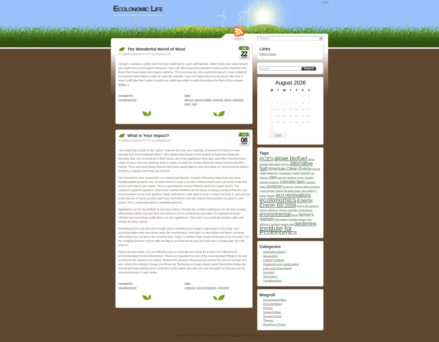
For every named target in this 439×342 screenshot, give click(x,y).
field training (281, 219)
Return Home (268, 54)
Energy (305, 200)
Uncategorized (127, 100)
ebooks (271, 195)
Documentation (272, 304)
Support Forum (272, 316)
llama (227, 100)
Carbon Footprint (273, 260)
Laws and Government (277, 268)
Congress (288, 186)
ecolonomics (278, 199)
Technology (270, 276)
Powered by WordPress (189, 335)
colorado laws (292, 181)
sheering (238, 100)
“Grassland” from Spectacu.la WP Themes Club (235, 335)
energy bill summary (308, 206)
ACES (266, 158)
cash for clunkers (287, 177)
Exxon (294, 215)
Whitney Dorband (131, 53)
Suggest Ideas (272, 312)
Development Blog (274, 300)
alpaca (189, 100)
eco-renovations (206, 287)
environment (305, 210)
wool (187, 104)
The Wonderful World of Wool (156, 49)
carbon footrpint (301, 173)
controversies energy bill (273, 191)
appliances (272, 173)
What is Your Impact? (148, 135)
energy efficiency (269, 210)
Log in (324, 2)
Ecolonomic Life (138, 8)
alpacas (264, 164)
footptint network (298, 219)
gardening (305, 223)
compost (217, 100)
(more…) (123, 84)
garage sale (287, 224)
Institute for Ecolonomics (278, 230)
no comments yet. (161, 53)
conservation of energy (307, 186)
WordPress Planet (274, 324)
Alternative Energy (279, 164)
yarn (194, 104)
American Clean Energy (290, 168)
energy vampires (288, 210)
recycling (223, 287)
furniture (275, 224)
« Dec (278, 135)
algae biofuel (290, 158)
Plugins (268, 308)
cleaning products (269, 182)
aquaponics (285, 173)
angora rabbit (202, 100)
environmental (275, 214)
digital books (294, 191)
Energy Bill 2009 (278, 205)
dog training (308, 191)
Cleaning (309, 177)
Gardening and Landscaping (281, 264)
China (300, 177)
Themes (268, 320)
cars (272, 177)
